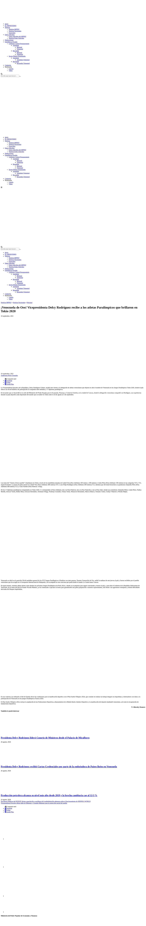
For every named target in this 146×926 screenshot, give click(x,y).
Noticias (7, 27)
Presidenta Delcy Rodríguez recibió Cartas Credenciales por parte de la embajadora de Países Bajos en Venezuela (59, 766)
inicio (6, 24)
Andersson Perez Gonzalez (9, 375)
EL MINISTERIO (10, 26)
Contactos (8, 65)
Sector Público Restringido (17, 56)
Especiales (12, 33)
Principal (29, 302)
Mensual (19, 47)
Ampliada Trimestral (23, 60)
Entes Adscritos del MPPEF (17, 36)
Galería (11, 69)
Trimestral (20, 49)
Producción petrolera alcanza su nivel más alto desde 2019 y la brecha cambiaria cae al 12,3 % (49, 795)
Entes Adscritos (10, 35)
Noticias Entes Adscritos (16, 38)
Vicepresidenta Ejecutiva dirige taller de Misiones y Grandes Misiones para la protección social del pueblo (34, 803)
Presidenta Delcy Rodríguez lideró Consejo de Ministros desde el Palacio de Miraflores (45, 737)
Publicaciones (9, 40)
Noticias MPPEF (14, 29)
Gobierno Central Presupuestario (19, 43)
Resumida (16, 51)
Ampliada (16, 45)
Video (11, 70)
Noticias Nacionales (15, 31)
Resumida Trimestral (23, 63)
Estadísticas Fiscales (11, 42)
